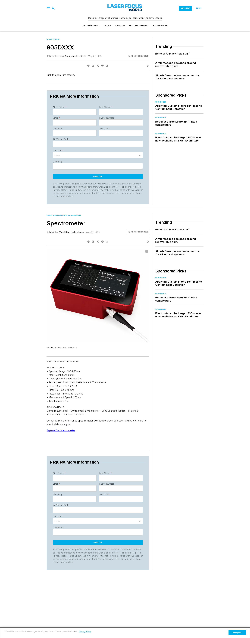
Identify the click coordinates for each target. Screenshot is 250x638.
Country (58, 150)
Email (56, 118)
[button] (49, 8)
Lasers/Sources (91, 25)
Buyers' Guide (160, 25)
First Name (59, 107)
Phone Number (106, 118)
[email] (107, 65)
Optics (107, 25)
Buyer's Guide (53, 39)
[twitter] (97, 65)
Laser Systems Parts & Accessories (64, 215)
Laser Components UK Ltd (72, 56)
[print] (147, 65)
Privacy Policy (85, 632)
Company (58, 128)
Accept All (237, 633)
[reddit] (102, 65)
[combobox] (98, 155)
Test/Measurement (139, 25)
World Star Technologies (71, 232)
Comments (58, 161)
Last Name (105, 107)
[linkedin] (93, 65)
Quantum (120, 25)
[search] (53, 8)
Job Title (104, 128)
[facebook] (88, 65)
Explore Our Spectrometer (61, 430)
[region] (125, 632)
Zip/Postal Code (61, 139)
